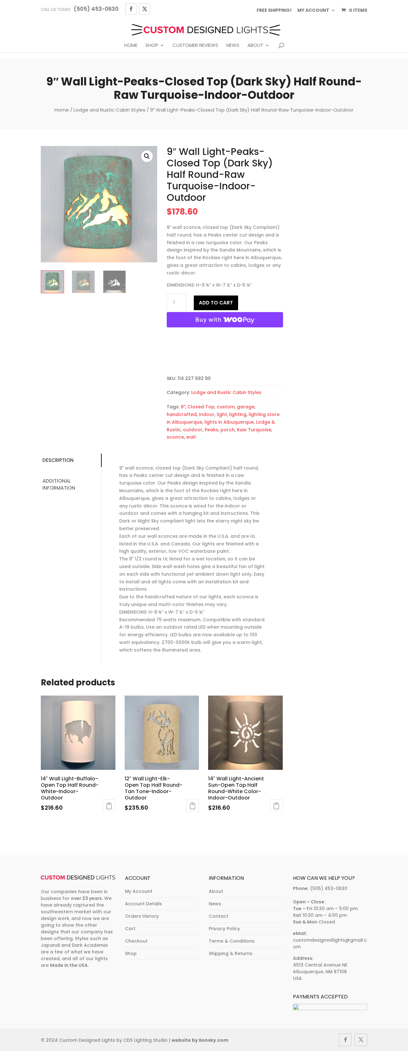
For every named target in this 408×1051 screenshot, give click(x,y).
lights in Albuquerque (229, 422)
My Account (138, 891)
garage (245, 407)
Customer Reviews (195, 45)
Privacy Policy (224, 928)
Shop (151, 45)
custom (226, 407)
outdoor (192, 430)
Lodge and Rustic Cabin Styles (109, 109)
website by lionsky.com (199, 1040)
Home (130, 45)
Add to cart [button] (109, 805)
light (222, 414)
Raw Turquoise (254, 430)
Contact (218, 916)
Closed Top (201, 407)
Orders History (142, 916)
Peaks (211, 430)
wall (191, 437)
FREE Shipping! (274, 10)
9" (183, 407)
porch (228, 430)
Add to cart (216, 302)
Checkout (136, 941)
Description (58, 460)
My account (313, 10)
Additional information (58, 485)
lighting (237, 414)
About (255, 45)
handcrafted (182, 414)
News (232, 45)
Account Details (143, 904)
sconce (175, 437)
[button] (147, 156)
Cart (130, 928)
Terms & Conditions (232, 941)
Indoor (207, 414)
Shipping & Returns (230, 953)
